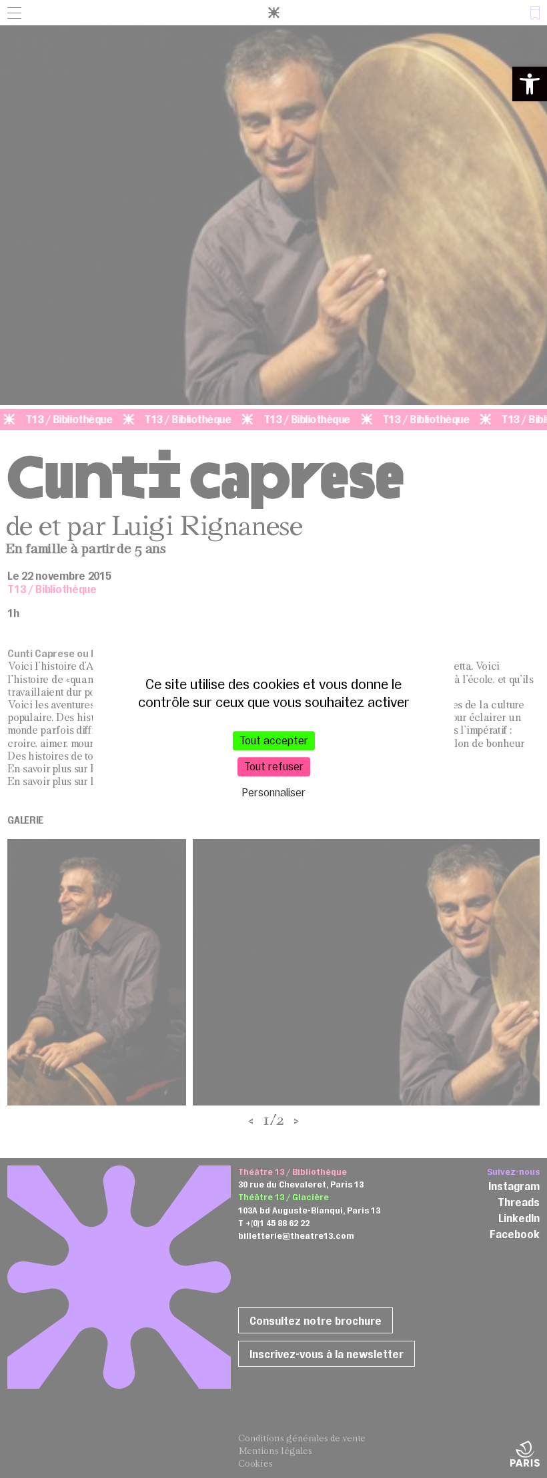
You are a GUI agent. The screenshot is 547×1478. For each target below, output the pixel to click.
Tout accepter (273, 740)
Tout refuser (274, 766)
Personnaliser (274, 793)
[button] (529, 84)
